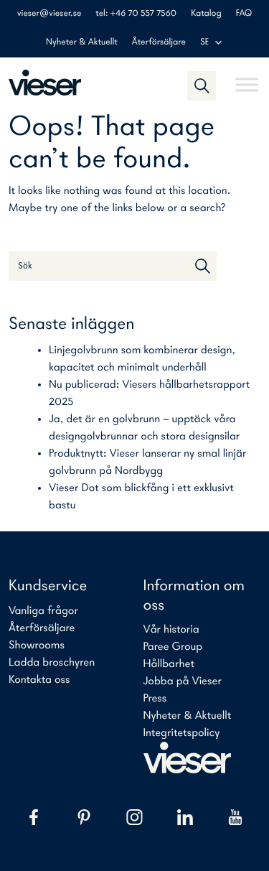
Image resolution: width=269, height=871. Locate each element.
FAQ (244, 14)
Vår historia (171, 629)
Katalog (206, 14)
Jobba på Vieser (182, 681)
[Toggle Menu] (246, 78)
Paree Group (173, 647)
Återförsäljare (159, 42)
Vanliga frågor (43, 611)
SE (204, 42)
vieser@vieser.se (49, 14)
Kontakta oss (39, 680)
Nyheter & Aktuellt (82, 42)
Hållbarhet (168, 664)
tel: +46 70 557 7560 (135, 14)
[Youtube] (235, 817)
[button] (201, 85)
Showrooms (37, 645)
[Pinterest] (84, 817)
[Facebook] (34, 817)
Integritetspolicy (181, 733)
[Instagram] (134, 817)
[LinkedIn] (185, 817)
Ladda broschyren (52, 663)
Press (155, 698)
